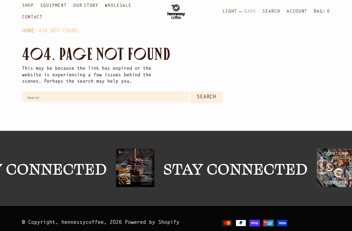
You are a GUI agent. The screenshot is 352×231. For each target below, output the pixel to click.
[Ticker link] (134, 168)
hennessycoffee (82, 222)
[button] (297, 12)
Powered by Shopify (152, 222)
